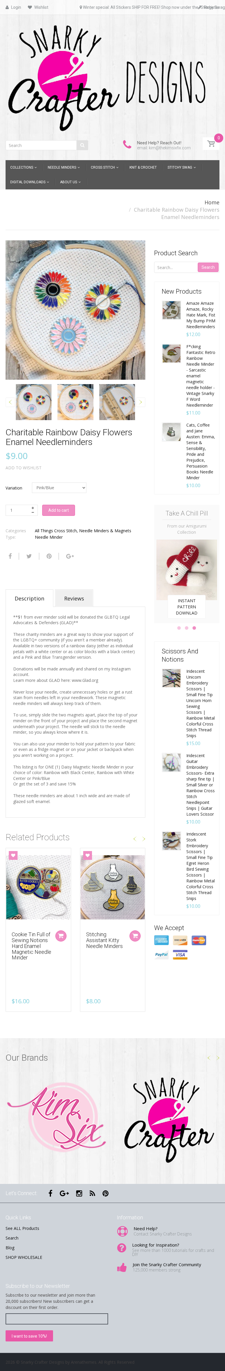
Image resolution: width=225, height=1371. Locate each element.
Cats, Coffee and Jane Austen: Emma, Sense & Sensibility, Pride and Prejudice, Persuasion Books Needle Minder (200, 451)
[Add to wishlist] (13, 855)
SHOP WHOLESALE (24, 1257)
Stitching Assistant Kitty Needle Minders (104, 940)
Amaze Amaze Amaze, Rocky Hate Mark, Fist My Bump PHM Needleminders (200, 314)
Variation (14, 488)
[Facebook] (9, 556)
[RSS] (92, 1193)
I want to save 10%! (29, 1336)
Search (208, 267)
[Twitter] (28, 556)
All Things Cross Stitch (56, 530)
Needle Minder (49, 537)
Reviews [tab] (74, 598)
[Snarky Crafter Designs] (112, 75)
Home (211, 202)
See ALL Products (22, 1228)
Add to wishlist (24, 467)
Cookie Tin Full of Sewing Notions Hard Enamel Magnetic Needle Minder (31, 946)
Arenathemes (83, 1362)
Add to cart (58, 510)
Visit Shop (57, 1118)
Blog (10, 1247)
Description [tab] (29, 598)
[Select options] (61, 936)
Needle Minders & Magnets (105, 530)
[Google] (69, 556)
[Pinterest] (106, 1193)
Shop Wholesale (187, 606)
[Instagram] (79, 1193)
